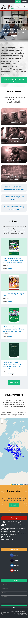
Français (24, 1)
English (18, 1)
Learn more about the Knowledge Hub (14, 80)
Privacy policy (14, 611)
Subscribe (14, 505)
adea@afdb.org (7, 537)
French (15, 374)
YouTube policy (19, 614)
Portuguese (21, 374)
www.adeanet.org (9, 539)
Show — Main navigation (21, 6)
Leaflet (13, 484)
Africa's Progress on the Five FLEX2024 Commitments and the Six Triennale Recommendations (13, 261)
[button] (2, 420)
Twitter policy (22, 613)
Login (25, 614)
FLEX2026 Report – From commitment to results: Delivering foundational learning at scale (13, 329)
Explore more (14, 382)
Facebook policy (22, 611)
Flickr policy (16, 613)
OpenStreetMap (19, 484)
